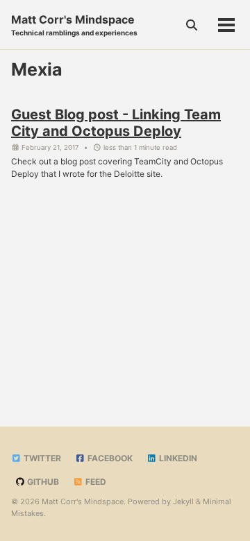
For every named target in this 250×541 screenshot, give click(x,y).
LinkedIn (177, 458)
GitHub (42, 481)
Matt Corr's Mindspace (74, 24)
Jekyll (183, 501)
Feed (94, 481)
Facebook (109, 458)
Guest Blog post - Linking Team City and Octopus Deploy (116, 122)
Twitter (41, 458)
